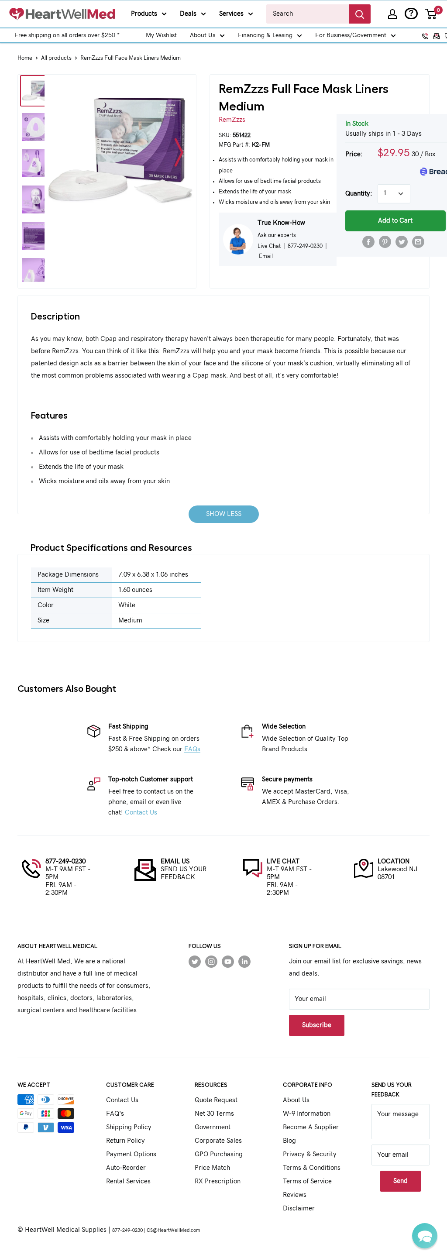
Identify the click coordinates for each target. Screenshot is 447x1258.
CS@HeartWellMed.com (173, 1230)
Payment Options (131, 1154)
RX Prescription (218, 1181)
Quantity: (358, 193)
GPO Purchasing (219, 1154)
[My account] (392, 14)
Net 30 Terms (214, 1113)
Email (266, 256)
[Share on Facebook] (368, 242)
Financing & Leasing (265, 35)
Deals (188, 13)
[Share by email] (418, 242)
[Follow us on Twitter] (195, 962)
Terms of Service (307, 1181)
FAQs (192, 749)
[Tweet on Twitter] (401, 242)
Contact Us (141, 812)
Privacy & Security (310, 1154)
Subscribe (316, 1025)
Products (144, 13)
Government (212, 1127)
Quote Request (216, 1100)
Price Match (212, 1168)
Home (24, 58)
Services (231, 13)
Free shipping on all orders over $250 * (67, 35)
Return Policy (125, 1141)
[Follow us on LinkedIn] (244, 962)
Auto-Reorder (126, 1168)
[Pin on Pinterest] (385, 242)
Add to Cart (395, 220)
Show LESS (223, 514)
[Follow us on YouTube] (228, 962)
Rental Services (128, 1181)
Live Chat (269, 246)
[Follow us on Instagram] (211, 962)
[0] (431, 14)
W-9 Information (306, 1113)
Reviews (294, 1195)
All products (56, 58)
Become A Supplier (311, 1127)
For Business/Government (350, 35)
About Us (202, 35)
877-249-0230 (65, 861)
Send (400, 1181)
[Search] (360, 14)
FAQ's (115, 1113)
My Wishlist (161, 35)
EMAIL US (175, 861)
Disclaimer (299, 1208)
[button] (424, 1235)
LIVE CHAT (283, 861)
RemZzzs (232, 120)
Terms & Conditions (311, 1168)
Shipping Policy (128, 1127)
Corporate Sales (218, 1141)
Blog (289, 1141)
